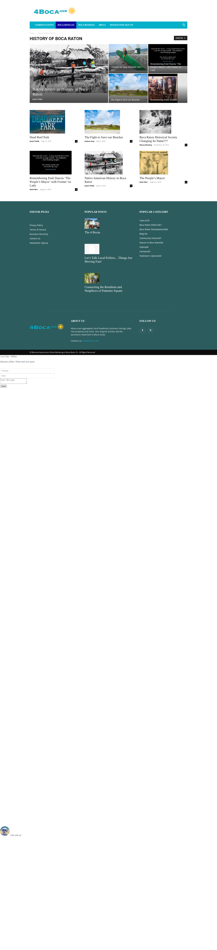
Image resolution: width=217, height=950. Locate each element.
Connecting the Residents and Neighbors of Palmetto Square (103, 288)
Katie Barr (34, 189)
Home (32, 33)
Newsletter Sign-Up (121, 25)
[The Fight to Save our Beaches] (128, 87)
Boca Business (86, 25)
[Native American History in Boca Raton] (69, 68)
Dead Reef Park (39, 137)
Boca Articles (66, 25)
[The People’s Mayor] (163, 162)
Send (3, 386)
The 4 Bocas (92, 232)
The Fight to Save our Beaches (104, 137)
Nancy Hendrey (146, 145)
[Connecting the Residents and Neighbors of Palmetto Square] (108, 278)
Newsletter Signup (39, 242)
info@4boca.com (91, 340)
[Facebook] (142, 330)
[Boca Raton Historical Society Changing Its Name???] (163, 122)
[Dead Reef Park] (54, 122)
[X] (150, 330)
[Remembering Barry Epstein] (167, 88)
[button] (183, 25)
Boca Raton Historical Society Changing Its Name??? (158, 139)
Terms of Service (38, 229)
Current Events (44, 25)
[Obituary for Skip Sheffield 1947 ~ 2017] (128, 57)
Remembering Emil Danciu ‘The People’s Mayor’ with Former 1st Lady (50, 181)
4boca (102, 25)
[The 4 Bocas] (108, 223)
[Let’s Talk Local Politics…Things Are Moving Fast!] (108, 249)
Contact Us (35, 238)
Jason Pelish (37, 99)
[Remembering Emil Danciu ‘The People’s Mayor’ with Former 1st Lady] (167, 55)
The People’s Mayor (152, 178)
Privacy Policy (36, 225)
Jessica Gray (89, 141)
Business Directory (39, 234)
